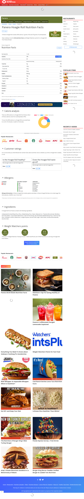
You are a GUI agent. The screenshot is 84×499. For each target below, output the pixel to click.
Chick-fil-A (65, 24)
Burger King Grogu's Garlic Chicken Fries (71, 149)
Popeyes (65, 36)
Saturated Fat (5, 66)
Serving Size (5, 54)
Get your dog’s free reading (45, 104)
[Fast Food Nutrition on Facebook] (37, 480)
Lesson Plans (41, 5)
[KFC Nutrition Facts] (55, 141)
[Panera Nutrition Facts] (55, 257)
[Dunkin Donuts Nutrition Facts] (48, 141)
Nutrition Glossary (33, 484)
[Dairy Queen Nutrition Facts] (41, 257)
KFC (64, 31)
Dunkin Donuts (66, 29)
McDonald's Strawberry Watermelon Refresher (71, 135)
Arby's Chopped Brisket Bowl (69, 138)
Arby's (64, 21)
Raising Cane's (76, 36)
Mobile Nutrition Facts (75, 484)
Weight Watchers (27, 21)
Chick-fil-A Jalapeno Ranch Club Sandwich (72, 157)
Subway (65, 41)
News (35, 5)
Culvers (64, 26)
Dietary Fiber (5, 78)
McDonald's (75, 31)
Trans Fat (4, 68)
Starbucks (75, 39)
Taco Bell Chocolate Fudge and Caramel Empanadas (71, 160)
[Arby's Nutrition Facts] (41, 141)
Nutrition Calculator (14, 5)
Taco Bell (75, 41)
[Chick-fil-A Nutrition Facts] (19, 141)
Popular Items (36, 21)
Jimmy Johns (75, 29)
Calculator (10, 21)
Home (4, 484)
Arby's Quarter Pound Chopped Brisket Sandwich (71, 144)
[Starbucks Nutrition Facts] (33, 141)
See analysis (58, 56)
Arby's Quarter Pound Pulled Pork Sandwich (72, 147)
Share (5, 31)
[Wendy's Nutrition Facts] (12, 141)
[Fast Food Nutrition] (8, 1)
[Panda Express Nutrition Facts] (26, 257)
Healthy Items (18, 21)
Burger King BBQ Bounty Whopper (70, 154)
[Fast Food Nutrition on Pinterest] (40, 480)
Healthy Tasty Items (64, 484)
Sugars (4, 81)
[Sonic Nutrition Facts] (33, 257)
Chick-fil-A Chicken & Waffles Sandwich (71, 129)
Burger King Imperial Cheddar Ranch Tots (72, 152)
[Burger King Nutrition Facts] (26, 141)
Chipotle (75, 24)
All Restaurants (73, 47)
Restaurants (5, 5)
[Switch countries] (47, 5)
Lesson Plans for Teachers (45, 484)
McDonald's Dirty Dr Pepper (69, 132)
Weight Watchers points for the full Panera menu (32, 242)
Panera (14, 99)
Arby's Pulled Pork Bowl (68, 141)
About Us (55, 484)
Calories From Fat (6, 59)
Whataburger (76, 44)
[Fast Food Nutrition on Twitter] (42, 480)
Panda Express (66, 34)
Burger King (75, 21)
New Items (23, 5)
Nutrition (4, 21)
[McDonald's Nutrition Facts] (5, 141)
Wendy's (65, 44)
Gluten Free (30, 5)
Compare (59, 47)
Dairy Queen (75, 26)
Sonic (64, 39)
